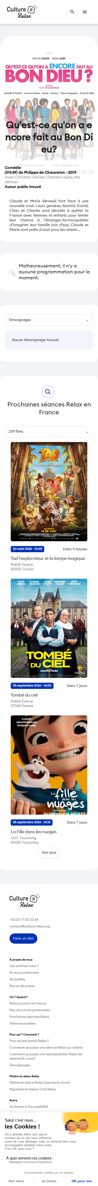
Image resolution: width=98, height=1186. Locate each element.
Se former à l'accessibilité (29, 1106)
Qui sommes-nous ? (24, 966)
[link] (72, 11)
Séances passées (23, 1023)
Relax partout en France (28, 1003)
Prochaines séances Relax (29, 1017)
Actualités (17, 979)
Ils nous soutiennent (24, 972)
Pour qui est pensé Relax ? (29, 1041)
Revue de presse (22, 986)
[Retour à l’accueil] (22, 12)
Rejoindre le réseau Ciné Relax (33, 1089)
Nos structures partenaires (30, 1010)
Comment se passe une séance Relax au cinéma (46, 1047)
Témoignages (20, 1065)
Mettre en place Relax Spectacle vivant (40, 1082)
